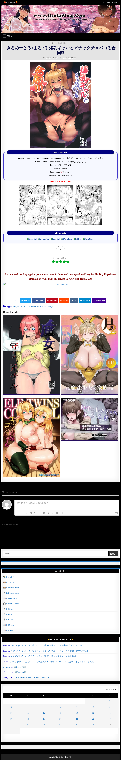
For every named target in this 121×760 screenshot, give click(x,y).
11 (28, 712)
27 (60, 724)
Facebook (39, 300)
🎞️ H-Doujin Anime (11, 587)
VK (75, 300)
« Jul (5, 738)
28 (77, 724)
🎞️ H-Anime (8, 582)
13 (60, 712)
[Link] (53, 513)
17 (11, 718)
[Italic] (22, 513)
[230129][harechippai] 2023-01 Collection (31, 677)
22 (93, 718)
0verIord (6, 666)
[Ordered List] (35, 513)
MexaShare (89, 238)
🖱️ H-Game (8, 609)
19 (44, 718)
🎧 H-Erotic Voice (11, 603)
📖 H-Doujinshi (61, 43)
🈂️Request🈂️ (20, 666)
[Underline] (26, 513)
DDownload (67, 238)
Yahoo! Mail (100, 300)
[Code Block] (48, 513)
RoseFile (32, 238)
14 (77, 712)
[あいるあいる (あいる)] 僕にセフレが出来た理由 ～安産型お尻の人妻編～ (44, 656)
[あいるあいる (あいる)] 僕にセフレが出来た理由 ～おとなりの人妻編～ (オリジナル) (49, 650)
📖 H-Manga (8, 624)
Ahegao (16, 306)
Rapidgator (44, 238)
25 (28, 724)
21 (77, 718)
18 (28, 718)
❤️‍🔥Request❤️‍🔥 (11, 2)
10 (11, 712)
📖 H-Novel (8, 630)
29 (93, 724)
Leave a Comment (69, 58)
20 (60, 718)
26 (44, 724)
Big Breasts (25, 306)
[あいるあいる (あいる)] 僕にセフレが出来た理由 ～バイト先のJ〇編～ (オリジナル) (48, 645)
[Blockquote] (44, 513)
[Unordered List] (39, 513)
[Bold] (17, 513)
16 (110, 712)
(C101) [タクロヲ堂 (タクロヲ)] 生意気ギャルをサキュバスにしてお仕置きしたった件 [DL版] (52, 661)
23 (110, 718)
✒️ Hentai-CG (9, 577)
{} (57, 513)
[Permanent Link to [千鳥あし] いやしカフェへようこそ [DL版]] (89, 419)
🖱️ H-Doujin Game (11, 592)
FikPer (78, 238)
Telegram (86, 300)
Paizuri (40, 306)
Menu (10, 35)
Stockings (48, 306)
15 (93, 712)
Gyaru (33, 306)
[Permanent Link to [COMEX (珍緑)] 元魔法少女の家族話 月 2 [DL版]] (89, 354)
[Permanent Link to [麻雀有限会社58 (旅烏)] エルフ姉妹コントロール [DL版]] (31, 437)
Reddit (65, 300)
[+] (61, 513)
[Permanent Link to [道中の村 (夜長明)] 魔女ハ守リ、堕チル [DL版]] (31, 354)
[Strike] (31, 513)
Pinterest (53, 300)
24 (11, 724)
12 (44, 712)
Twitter (27, 300)
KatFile (55, 238)
